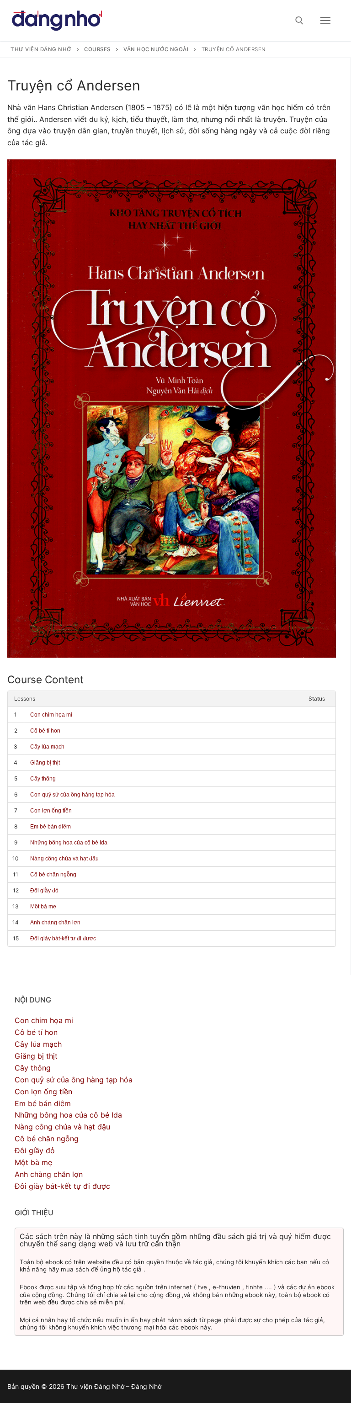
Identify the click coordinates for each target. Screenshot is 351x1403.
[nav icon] (325, 20)
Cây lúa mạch (47, 747)
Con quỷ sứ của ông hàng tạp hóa (72, 794)
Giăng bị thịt (45, 763)
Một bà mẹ (43, 906)
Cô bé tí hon (45, 731)
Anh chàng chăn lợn (55, 922)
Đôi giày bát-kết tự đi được (63, 938)
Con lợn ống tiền (51, 810)
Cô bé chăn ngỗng (53, 874)
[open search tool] (299, 20)
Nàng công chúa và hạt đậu (64, 858)
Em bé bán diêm (50, 826)
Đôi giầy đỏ (44, 890)
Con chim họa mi (51, 715)
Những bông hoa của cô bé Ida (68, 842)
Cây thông (43, 778)
